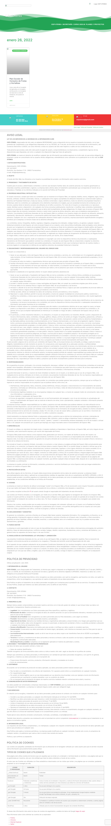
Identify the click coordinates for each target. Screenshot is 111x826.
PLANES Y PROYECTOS (95, 24)
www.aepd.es (73, 718)
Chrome (13, 820)
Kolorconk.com (67, 130)
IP (30, 491)
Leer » (11, 100)
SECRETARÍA (67, 24)
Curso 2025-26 (79, 24)
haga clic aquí (80, 811)
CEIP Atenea (56, 24)
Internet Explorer (15, 822)
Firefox (12, 818)
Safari (12, 824)
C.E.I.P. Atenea (13, 15)
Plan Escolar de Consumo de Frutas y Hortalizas (18, 81)
